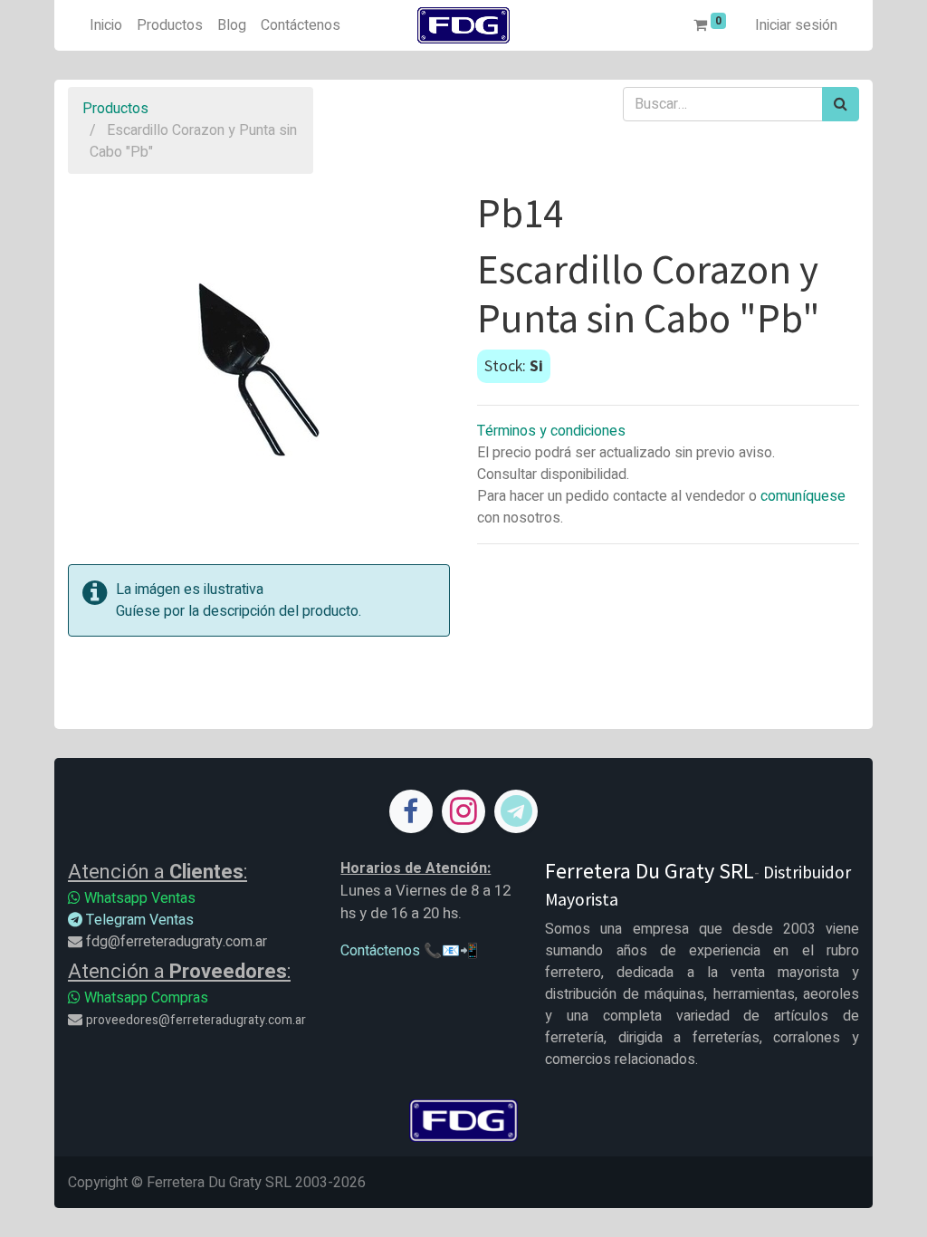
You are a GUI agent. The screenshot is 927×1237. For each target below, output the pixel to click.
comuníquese (803, 496)
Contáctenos (380, 951)
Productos (115, 109)
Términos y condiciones (551, 431)
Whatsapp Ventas (138, 898)
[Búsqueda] (840, 104)
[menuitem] (105, 25)
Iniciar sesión (796, 25)
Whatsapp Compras (144, 998)
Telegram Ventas (138, 920)
